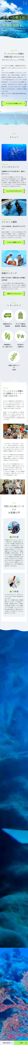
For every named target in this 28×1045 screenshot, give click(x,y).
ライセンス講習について (14, 242)
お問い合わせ (6, 1042)
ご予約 (21, 1042)
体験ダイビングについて (14, 293)
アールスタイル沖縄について (14, 103)
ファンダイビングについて (14, 191)
